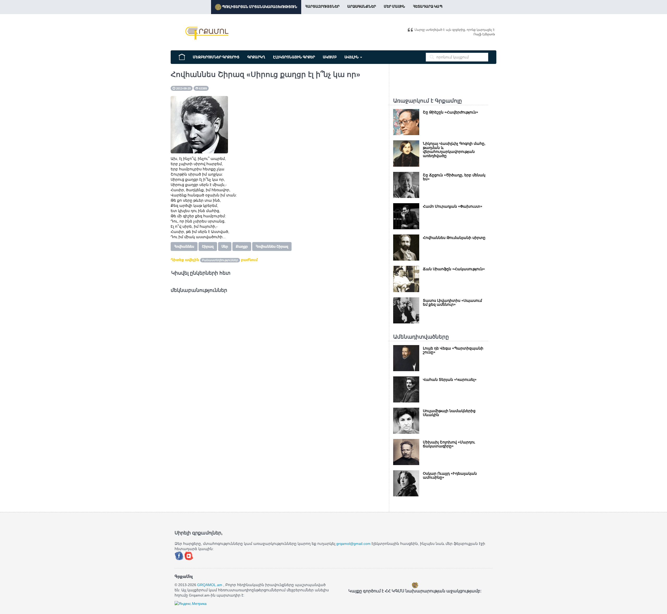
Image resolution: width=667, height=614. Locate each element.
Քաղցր (242, 246)
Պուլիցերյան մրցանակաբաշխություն (259, 7)
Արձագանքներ (361, 6)
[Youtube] (188, 555)
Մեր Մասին (394, 6)
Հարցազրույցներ (322, 6)
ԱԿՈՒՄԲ (330, 57)
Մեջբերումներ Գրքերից (216, 57)
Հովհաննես (184, 246)
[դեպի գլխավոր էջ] (182, 56)
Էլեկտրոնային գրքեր (294, 57)
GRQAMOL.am (209, 585)
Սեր (224, 246)
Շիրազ (208, 246)
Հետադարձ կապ (427, 6)
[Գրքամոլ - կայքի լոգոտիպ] (207, 33)
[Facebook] (179, 555)
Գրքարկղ (256, 57)
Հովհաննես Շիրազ (272, 246)
